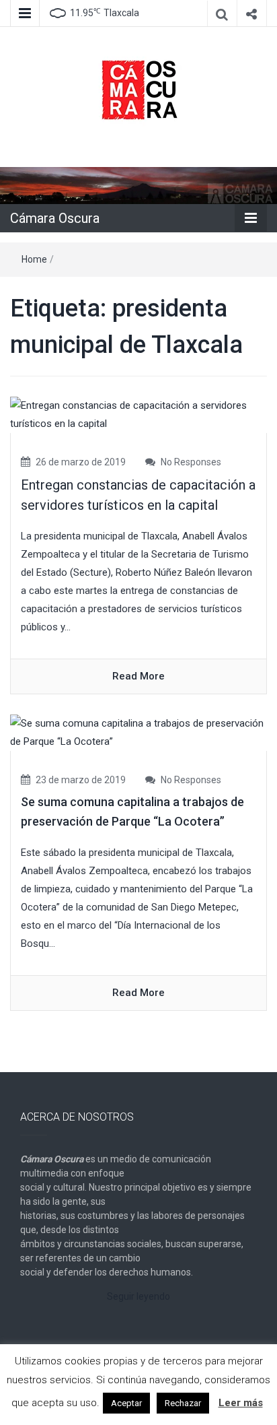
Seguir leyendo (138, 1296)
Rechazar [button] (183, 1403)
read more (138, 676)
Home (34, 259)
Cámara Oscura (55, 218)
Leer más (241, 1403)
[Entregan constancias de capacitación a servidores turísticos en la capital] (138, 414)
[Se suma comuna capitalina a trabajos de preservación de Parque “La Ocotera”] (138, 732)
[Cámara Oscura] (138, 185)
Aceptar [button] (126, 1403)
